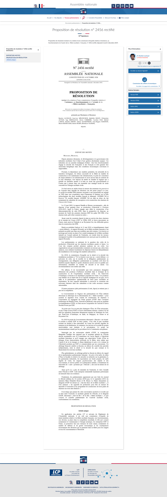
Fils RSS (99, 491)
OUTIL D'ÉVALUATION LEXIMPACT (109, 487)
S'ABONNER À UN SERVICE (90, 487)
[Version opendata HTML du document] (144, 100)
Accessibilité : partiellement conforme (74, 491)
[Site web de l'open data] (101, 472)
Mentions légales (59, 491)
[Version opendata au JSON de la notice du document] (144, 112)
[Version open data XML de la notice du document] (144, 106)
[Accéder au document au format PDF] (144, 95)
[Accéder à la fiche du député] (144, 57)
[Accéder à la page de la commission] (144, 81)
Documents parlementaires (72, 23)
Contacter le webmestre (90, 491)
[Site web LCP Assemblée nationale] (66, 472)
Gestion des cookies (107, 491)
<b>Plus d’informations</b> (144, 49)
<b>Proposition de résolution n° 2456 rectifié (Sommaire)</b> (22, 49)
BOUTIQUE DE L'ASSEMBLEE (55, 487)
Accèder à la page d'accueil (83, 10)
